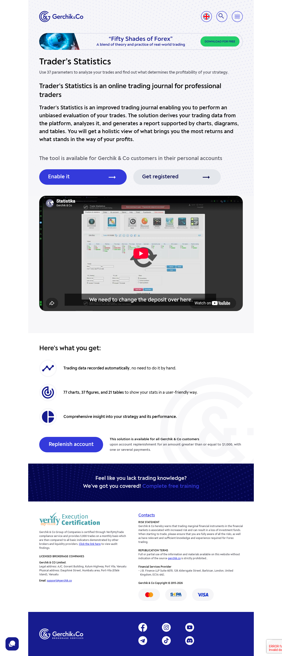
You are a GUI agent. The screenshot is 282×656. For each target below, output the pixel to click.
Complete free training (170, 486)
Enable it (59, 177)
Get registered (160, 177)
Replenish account (71, 444)
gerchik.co (174, 558)
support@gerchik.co (59, 581)
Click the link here (90, 544)
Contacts (146, 515)
